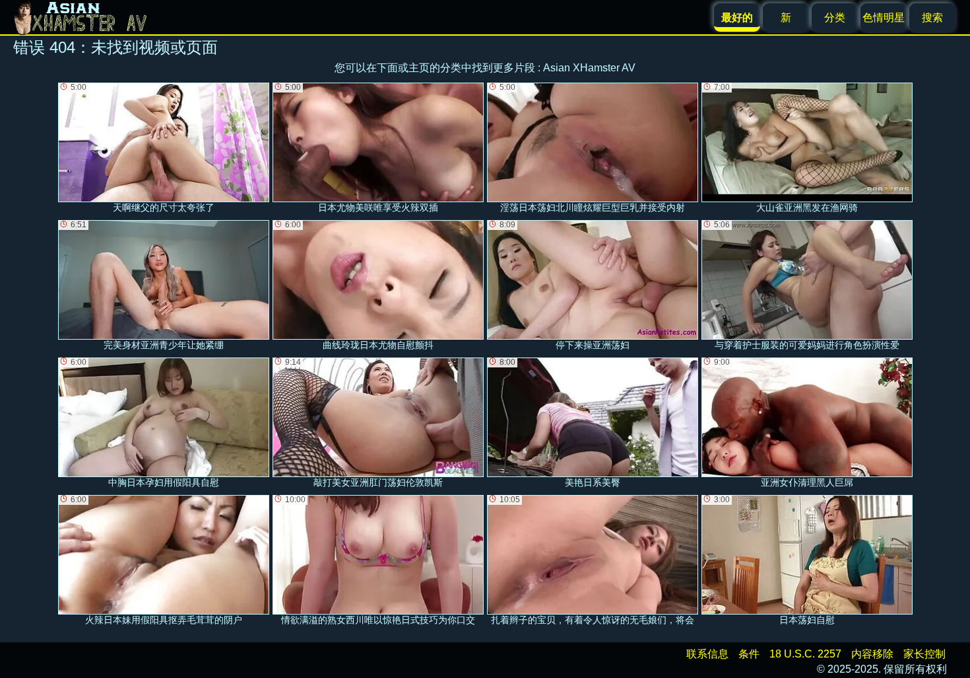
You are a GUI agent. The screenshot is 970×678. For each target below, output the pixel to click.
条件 (749, 653)
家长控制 (924, 653)
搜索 (932, 17)
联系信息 (707, 653)
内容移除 (872, 653)
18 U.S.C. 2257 (805, 653)
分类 (834, 17)
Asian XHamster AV (589, 67)
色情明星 (883, 17)
